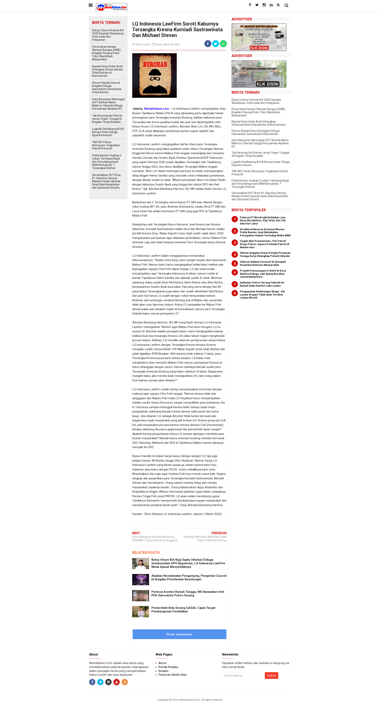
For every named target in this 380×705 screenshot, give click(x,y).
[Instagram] (264, 5)
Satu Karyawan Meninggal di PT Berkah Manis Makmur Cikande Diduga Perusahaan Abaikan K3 (108, 104)
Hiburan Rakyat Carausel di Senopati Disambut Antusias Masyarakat (263, 263)
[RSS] (278, 5)
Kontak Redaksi (168, 667)
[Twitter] (257, 5)
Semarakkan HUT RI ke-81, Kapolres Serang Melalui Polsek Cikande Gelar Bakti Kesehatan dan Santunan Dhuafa (107, 181)
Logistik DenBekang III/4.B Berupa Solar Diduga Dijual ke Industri (108, 132)
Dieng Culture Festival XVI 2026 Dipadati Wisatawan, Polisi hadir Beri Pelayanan (108, 35)
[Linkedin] (271, 5)
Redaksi (163, 671)
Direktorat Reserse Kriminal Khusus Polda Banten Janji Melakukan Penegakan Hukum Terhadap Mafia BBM (265, 232)
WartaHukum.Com (189, 699)
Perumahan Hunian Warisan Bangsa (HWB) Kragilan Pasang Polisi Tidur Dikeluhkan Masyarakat (106, 53)
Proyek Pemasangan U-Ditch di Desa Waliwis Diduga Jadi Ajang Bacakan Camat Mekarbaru (263, 273)
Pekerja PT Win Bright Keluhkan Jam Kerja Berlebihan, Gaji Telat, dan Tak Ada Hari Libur (263, 220)
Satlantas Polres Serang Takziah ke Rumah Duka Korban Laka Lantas (262, 284)
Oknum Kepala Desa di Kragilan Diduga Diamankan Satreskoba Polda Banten (106, 87)
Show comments (179, 634)
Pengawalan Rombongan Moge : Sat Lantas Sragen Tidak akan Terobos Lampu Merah (262, 294)
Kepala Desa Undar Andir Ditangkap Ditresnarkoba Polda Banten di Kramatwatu (107, 71)
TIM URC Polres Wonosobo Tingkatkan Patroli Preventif (106, 145)
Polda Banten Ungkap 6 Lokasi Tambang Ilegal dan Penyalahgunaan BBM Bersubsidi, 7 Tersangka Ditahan (106, 162)
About (162, 663)
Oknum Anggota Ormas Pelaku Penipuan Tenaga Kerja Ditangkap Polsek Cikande (265, 254)
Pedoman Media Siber (173, 674)
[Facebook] (250, 5)
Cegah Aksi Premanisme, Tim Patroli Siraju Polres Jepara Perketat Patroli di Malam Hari (264, 244)
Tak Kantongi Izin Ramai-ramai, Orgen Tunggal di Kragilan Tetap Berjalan (107, 119)
